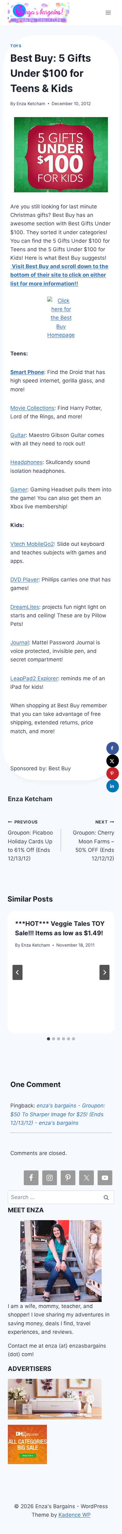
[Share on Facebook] (112, 748)
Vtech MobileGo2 (32, 544)
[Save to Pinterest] (112, 773)
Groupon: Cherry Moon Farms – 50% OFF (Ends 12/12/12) (93, 840)
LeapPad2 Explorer (34, 678)
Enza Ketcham (31, 103)
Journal (19, 642)
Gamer (18, 489)
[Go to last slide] (18, 972)
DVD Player (24, 579)
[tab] (48, 1038)
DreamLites (24, 607)
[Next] (104, 972)
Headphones (26, 462)
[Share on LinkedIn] (112, 786)
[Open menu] (108, 12)
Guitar (18, 435)
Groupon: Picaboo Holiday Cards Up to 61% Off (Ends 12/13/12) (30, 840)
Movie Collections (32, 408)
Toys (15, 45)
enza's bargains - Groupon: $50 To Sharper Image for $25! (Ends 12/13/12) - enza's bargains (57, 1114)
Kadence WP (74, 1515)
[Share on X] (112, 761)
